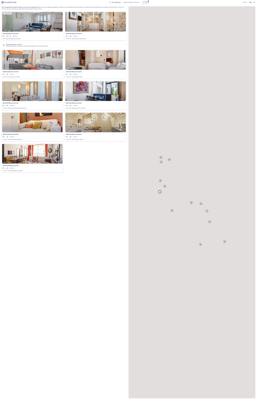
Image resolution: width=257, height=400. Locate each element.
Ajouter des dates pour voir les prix (11, 33)
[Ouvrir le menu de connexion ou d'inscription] (254, 2)
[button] (207, 211)
